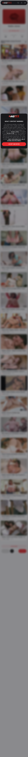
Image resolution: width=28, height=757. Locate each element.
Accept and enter (14, 144)
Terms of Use (10, 133)
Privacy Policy (15, 131)
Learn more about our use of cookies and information (16, 139)
